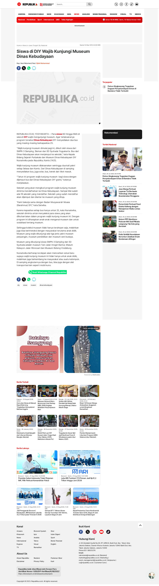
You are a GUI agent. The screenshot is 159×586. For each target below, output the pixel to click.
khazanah (59, 14)
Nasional (21, 20)
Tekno (36, 541)
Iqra (35, 534)
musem (33, 285)
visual (123, 14)
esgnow (113, 14)
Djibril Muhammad (43, 63)
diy (18, 285)
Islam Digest (55, 534)
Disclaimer (20, 561)
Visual (36, 544)
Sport (39, 20)
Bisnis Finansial (100, 14)
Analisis (36, 538)
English (53, 544)
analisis (86, 14)
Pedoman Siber (56, 558)
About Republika (23, 558)
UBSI (57, 20)
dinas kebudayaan (46, 285)
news (76, 14)
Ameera (19, 531)
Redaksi (37, 558)
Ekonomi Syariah (36, 14)
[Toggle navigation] (19, 4)
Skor (52, 531)
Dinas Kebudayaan (43, 140)
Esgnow (20, 544)
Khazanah (20, 534)
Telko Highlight (67, 20)
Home (19, 45)
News (25, 45)
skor (49, 14)
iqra (69, 14)
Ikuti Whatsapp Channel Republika (49, 272)
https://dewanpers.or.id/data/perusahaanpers (35, 574)
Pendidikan (31, 20)
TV (130, 14)
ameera (21, 14)
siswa (59, 134)
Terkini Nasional (109, 144)
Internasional (49, 20)
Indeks (138, 14)
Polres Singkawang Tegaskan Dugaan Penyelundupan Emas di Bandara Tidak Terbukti (122, 88)
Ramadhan (38, 547)
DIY (26, 137)
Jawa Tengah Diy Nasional (38, 45)
